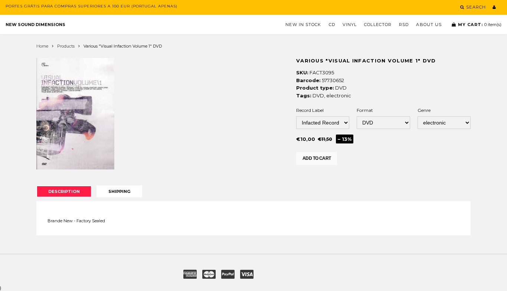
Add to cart (316, 158)
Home (42, 46)
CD (332, 24)
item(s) (479, 24)
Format (365, 110)
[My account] (494, 7)
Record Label (310, 110)
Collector (378, 24)
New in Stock (303, 24)
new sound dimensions (35, 24)
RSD (404, 24)
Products (66, 46)
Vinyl (350, 24)
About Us (429, 24)
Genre (424, 110)
